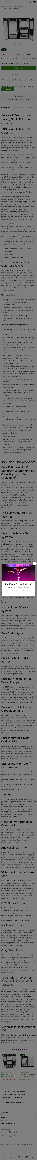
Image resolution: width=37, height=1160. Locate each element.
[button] (35, 563)
